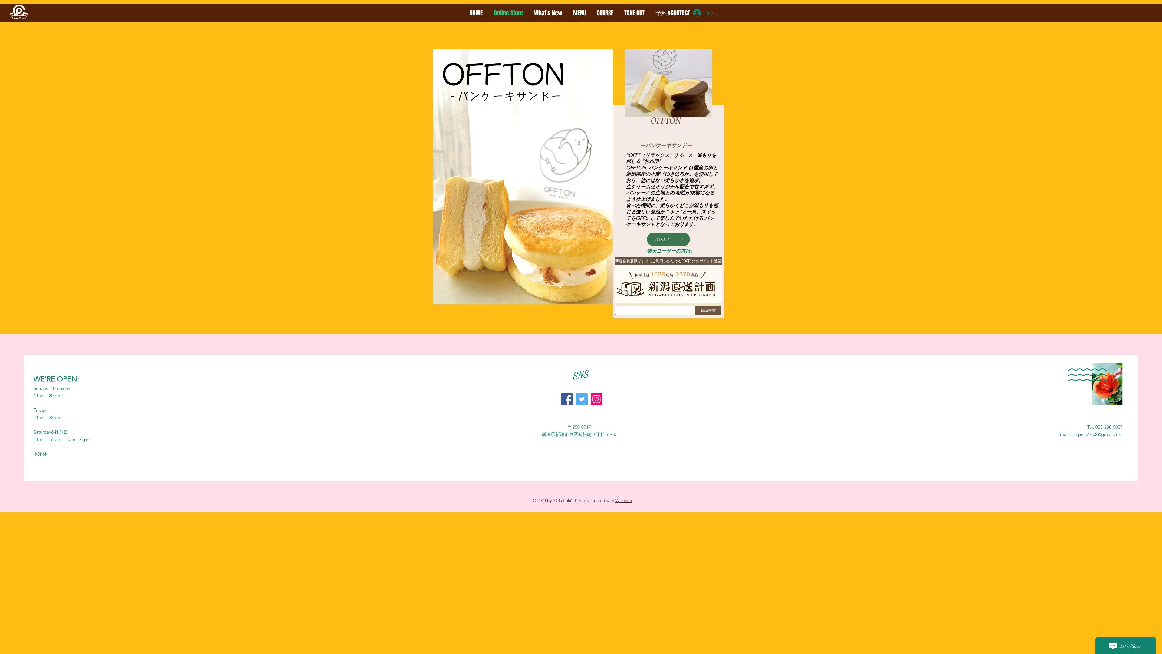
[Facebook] (567, 399)
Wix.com (623, 500)
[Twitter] (582, 399)
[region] (670, 118)
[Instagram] (596, 399)
